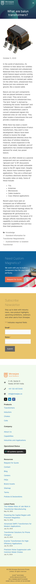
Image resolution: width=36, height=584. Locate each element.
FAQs (6, 480)
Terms (6, 492)
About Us (8, 432)
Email (7, 328)
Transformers (9, 408)
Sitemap (7, 488)
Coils (6, 421)
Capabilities (8, 436)
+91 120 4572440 (15, 389)
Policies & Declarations (13, 497)
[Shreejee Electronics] (7, 3)
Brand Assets (9, 484)
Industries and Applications (15, 440)
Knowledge (10, 233)
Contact (7, 467)
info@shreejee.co (15, 394)
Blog (6, 471)
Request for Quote (14, 279)
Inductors (8, 412)
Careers (7, 475)
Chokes (7, 416)
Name (8, 337)
